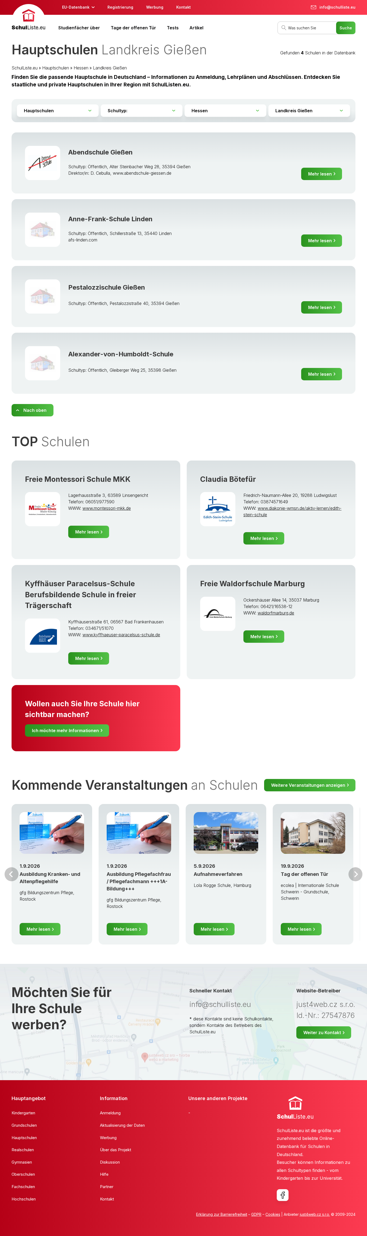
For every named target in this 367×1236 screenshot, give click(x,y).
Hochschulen (24, 1199)
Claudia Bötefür (228, 479)
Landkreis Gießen (110, 68)
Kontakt (183, 7)
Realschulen (23, 1149)
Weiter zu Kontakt (322, 1032)
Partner (106, 1186)
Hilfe (104, 1174)
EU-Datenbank (75, 7)
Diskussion (110, 1162)
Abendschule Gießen (100, 152)
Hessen (81, 68)
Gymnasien (22, 1162)
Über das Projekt (115, 1149)
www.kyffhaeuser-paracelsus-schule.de (121, 634)
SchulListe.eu (25, 68)
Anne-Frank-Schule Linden (110, 219)
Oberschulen (23, 1174)
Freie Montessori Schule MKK (78, 479)
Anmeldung (110, 1112)
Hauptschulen (55, 68)
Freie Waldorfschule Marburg (252, 583)
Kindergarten (23, 1112)
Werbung (154, 7)
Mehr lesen (320, 174)
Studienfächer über (79, 27)
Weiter (355, 874)
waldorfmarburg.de (276, 613)
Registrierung (120, 7)
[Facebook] (283, 1195)
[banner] (28, 18)
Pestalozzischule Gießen (106, 287)
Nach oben (34, 410)
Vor (12, 874)
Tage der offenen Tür (133, 27)
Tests (173, 27)
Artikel (196, 27)
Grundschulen (24, 1125)
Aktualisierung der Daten (122, 1125)
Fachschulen (23, 1186)
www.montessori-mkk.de (106, 508)
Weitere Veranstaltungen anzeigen (308, 785)
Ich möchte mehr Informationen (65, 730)
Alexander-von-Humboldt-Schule (120, 354)
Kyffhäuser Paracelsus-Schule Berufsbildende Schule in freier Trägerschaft (80, 594)
